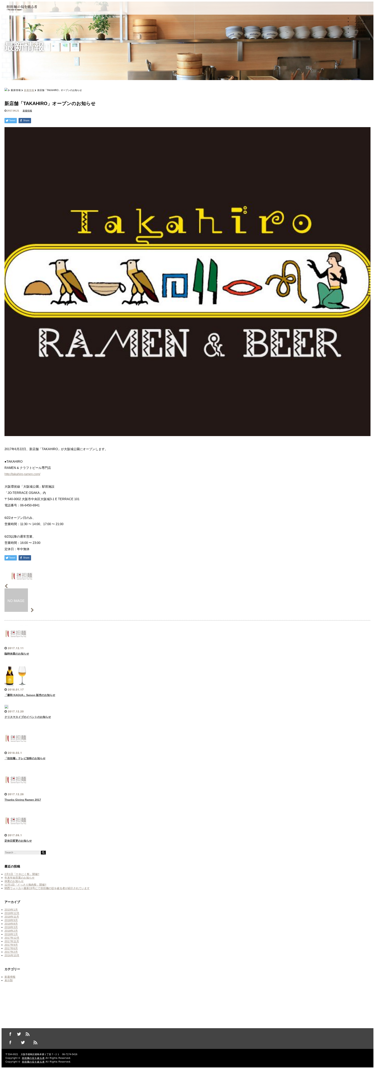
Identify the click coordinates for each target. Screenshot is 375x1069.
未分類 (8, 980)
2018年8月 (11, 923)
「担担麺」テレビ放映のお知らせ (25, 758)
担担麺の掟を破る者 (33, 1057)
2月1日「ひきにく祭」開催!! (21, 874)
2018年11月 (11, 916)
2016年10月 (11, 955)
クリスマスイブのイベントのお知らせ (27, 716)
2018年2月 (11, 930)
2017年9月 (11, 944)
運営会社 (360, 32)
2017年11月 (11, 941)
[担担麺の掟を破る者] (21, 11)
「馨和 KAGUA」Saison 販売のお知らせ (29, 695)
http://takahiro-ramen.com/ (22, 474)
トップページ (363, 18)
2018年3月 (11, 927)
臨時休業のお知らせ (16, 653)
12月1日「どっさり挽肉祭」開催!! (25, 884)
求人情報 (360, 28)
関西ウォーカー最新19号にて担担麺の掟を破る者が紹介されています (47, 888)
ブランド (360, 25)
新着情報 (29, 90)
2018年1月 (11, 934)
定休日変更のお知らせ (18, 840)
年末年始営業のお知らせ (19, 877)
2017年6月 (11, 948)
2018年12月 (11, 913)
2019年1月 (11, 909)
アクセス (360, 21)
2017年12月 (11, 937)
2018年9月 (11, 920)
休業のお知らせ (14, 881)
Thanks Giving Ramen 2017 (22, 799)
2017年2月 (11, 951)
